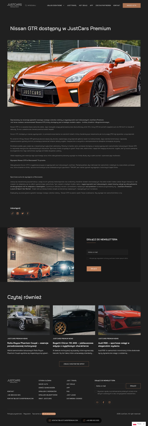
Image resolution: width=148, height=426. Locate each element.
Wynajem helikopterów (48, 395)
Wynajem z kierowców (47, 391)
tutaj (120, 193)
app (91, 5)
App (68, 388)
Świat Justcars (45, 398)
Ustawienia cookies (74, 398)
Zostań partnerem (103, 5)
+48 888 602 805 (13, 395)
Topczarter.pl (36, 414)
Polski (139, 424)
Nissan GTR (14, 134)
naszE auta (43, 384)
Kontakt (116, 5)
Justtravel (72, 5)
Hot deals (71, 384)
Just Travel (72, 380)
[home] (14, 5)
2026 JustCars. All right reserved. (129, 414)
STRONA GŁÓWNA (45, 380)
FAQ (68, 391)
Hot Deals (83, 5)
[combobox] (139, 424)
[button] (30, 5)
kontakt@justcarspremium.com (20, 398)
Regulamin (27, 414)
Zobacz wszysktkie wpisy (74, 364)
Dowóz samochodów (47, 388)
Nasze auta (131, 5)
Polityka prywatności (14, 414)
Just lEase (71, 395)
